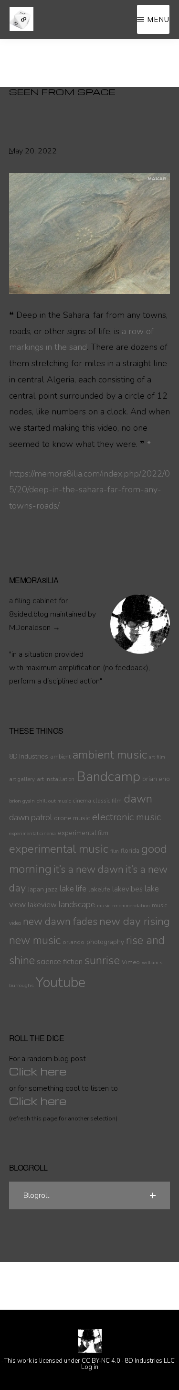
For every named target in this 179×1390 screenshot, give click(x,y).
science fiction (60, 961)
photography (105, 941)
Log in (89, 1367)
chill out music (54, 800)
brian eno (156, 778)
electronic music (126, 817)
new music (35, 940)
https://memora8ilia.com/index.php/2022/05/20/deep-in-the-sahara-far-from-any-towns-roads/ (89, 490)
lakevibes (127, 889)
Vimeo (131, 962)
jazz (52, 889)
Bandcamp (108, 777)
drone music (72, 818)
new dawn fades (60, 921)
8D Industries (28, 756)
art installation (55, 779)
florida (130, 850)
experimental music (58, 849)
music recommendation (123, 905)
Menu (158, 19)
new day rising (134, 921)
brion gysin (22, 800)
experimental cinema (32, 833)
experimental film (83, 832)
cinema (82, 800)
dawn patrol (30, 817)
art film (157, 756)
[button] (89, 1195)
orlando (73, 942)
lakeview (42, 905)
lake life (73, 888)
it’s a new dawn (88, 869)
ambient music (110, 755)
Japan (36, 889)
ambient (60, 756)
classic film (107, 800)
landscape (77, 904)
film (114, 851)
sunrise (102, 960)
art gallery (22, 779)
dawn (138, 798)
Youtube (60, 982)
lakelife (99, 889)
